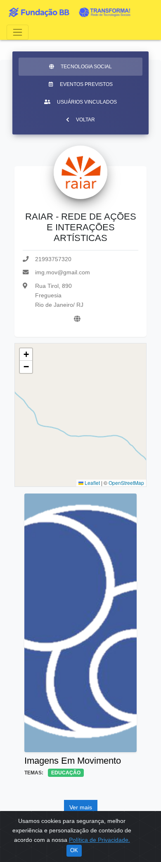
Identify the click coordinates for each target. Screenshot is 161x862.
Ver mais (80, 807)
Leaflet (91, 482)
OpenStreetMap (126, 482)
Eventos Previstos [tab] (86, 84)
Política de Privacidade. (99, 840)
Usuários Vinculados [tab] (87, 102)
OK (74, 850)
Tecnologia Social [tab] (86, 67)
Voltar (85, 120)
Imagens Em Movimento (72, 760)
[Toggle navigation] (17, 32)
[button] (26, 354)
